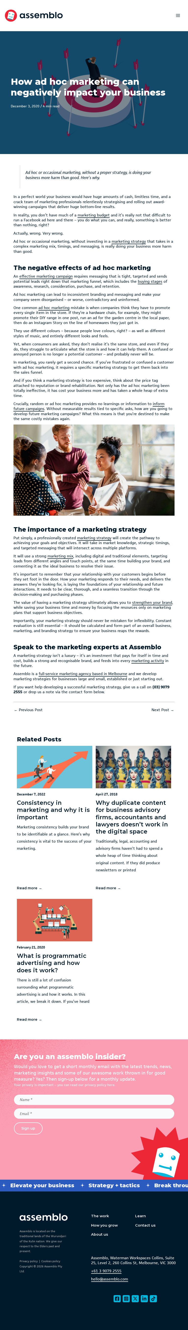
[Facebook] (117, 1298)
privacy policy (95, 1085)
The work (100, 1216)
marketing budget (94, 215)
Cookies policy (50, 1261)
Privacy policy (29, 1261)
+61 (94, 1271)
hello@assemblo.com (109, 1279)
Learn (140, 1216)
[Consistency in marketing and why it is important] (54, 820)
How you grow (104, 1225)
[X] (135, 1298)
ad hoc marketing (54, 307)
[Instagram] (126, 1298)
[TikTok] (153, 1298)
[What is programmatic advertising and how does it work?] (54, 963)
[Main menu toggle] (178, 15)
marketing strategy (129, 241)
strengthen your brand (152, 602)
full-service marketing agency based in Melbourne (83, 673)
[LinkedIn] (144, 1298)
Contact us (145, 1225)
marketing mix (60, 556)
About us (99, 1234)
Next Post (163, 710)
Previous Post (28, 710)
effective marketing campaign (46, 276)
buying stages (150, 281)
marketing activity (147, 660)
